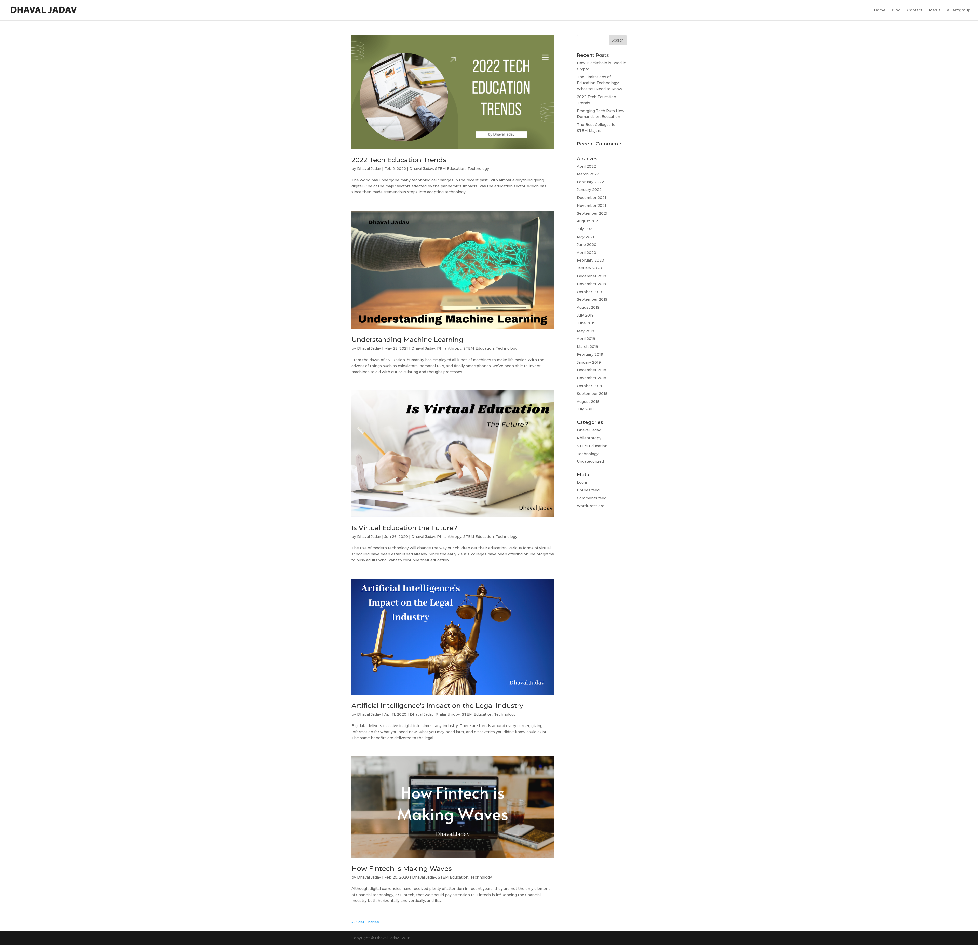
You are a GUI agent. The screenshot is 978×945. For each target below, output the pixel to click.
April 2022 (586, 166)
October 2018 (589, 386)
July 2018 (585, 409)
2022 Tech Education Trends (398, 160)
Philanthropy (449, 348)
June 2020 (586, 244)
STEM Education (450, 168)
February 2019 (590, 354)
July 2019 (585, 315)
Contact (914, 10)
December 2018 (591, 370)
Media (935, 10)
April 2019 (586, 338)
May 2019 (585, 331)
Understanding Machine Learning (407, 340)
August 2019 (588, 307)
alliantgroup (958, 10)
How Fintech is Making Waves (401, 869)
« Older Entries (365, 922)
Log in (582, 482)
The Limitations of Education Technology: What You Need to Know (599, 83)
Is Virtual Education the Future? (404, 528)
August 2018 (588, 401)
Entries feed (588, 490)
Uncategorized (590, 461)
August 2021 (588, 221)
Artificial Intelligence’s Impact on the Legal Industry (437, 706)
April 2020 (586, 252)
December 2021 (591, 197)
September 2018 (592, 393)
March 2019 (587, 346)
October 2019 (589, 292)
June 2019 (586, 323)
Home (879, 10)
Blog (896, 10)
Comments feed (591, 498)
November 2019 (591, 284)
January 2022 (589, 189)
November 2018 (591, 378)
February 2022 (590, 182)
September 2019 (592, 299)
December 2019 (591, 276)
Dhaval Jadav (369, 168)
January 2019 (589, 362)
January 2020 (589, 268)
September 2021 (592, 213)
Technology (478, 168)
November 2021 (591, 205)
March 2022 (588, 174)
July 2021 (585, 229)
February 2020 (590, 260)
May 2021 (585, 237)
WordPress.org (590, 506)
